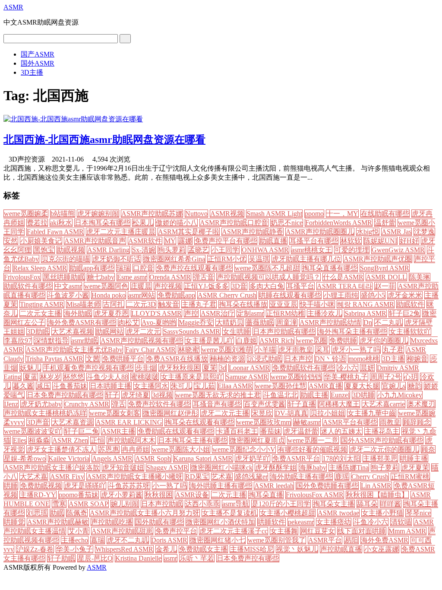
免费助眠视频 (41, 485)
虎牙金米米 (405, 295)
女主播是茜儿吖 (209, 340)
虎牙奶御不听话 (116, 259)
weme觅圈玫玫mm (264, 422)
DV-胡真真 (291, 413)
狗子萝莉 (385, 467)
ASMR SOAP (88, 504)
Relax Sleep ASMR (40, 268)
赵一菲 (385, 286)
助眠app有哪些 (91, 268)
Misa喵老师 (83, 304)
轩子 (112, 395)
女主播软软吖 (410, 331)
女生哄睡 (236, 331)
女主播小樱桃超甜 (287, 513)
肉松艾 (128, 322)
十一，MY (342, 213)
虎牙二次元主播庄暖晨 (120, 231)
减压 (43, 386)
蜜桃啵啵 (144, 377)
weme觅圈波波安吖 (33, 431)
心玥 (411, 377)
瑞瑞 (123, 268)
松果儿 (143, 222)
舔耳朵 (367, 504)
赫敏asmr (307, 422)
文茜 (93, 358)
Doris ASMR (169, 540)
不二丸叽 (388, 322)
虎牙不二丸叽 (127, 540)
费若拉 (37, 222)
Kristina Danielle (138, 558)
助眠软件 (410, 304)
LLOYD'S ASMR (156, 313)
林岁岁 (50, 377)
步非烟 (146, 367)
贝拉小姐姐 (327, 413)
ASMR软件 (145, 240)
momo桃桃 (363, 358)
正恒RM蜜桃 (410, 476)
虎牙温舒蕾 (301, 431)
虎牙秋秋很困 (179, 367)
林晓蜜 (188, 349)
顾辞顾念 (417, 422)
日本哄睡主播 (110, 386)
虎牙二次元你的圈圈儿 (384, 449)
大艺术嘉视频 (72, 331)
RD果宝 (197, 476)
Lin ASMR (376, 485)
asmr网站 (141, 295)
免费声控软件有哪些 (159, 404)
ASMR (13, 7)
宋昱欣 (262, 413)
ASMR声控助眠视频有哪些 (142, 340)
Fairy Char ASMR (150, 349)
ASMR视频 (227, 213)
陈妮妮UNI (380, 240)
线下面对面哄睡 (362, 531)
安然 (11, 240)
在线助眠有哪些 (385, 213)
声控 (191, 313)
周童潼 (286, 322)
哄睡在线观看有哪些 (290, 295)
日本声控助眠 (162, 504)
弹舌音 (203, 277)
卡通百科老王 (237, 431)
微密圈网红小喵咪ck (222, 467)
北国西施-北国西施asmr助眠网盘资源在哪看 (104, 139)
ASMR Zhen (70, 440)
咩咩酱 (390, 504)
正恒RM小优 (227, 259)
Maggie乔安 (196, 322)
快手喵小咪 (317, 304)
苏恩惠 (108, 449)
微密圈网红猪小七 (217, 540)
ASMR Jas (396, 231)
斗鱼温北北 (280, 395)
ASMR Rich (276, 340)
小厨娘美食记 (41, 240)
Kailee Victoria (68, 458)
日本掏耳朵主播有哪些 (192, 440)
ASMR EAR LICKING (129, 422)
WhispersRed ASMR (124, 549)
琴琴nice (418, 513)
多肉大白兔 (266, 286)
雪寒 (59, 504)
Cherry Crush (369, 476)
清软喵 (401, 522)
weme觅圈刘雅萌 (227, 349)
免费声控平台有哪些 (226, 240)
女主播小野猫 (382, 513)
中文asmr (68, 286)
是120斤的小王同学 (281, 504)
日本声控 (298, 358)
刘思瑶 (37, 513)
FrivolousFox (22, 277)
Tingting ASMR (42, 304)
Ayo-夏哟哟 (159, 322)
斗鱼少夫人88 (107, 377)
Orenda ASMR (170, 277)
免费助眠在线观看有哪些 (176, 431)
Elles (19, 440)
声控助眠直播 (341, 549)
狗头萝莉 (172, 250)
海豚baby (312, 467)
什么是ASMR (343, 277)
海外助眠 (78, 313)
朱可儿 (181, 386)
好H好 (409, 240)
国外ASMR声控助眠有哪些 (382, 440)
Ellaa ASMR (235, 386)
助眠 (57, 513)
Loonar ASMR (249, 367)
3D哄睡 (363, 395)
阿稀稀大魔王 (339, 404)
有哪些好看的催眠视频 (312, 449)
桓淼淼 (39, 440)
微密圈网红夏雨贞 (257, 440)
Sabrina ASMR (365, 313)
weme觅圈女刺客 (114, 413)
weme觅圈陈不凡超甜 (267, 268)
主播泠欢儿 (324, 313)
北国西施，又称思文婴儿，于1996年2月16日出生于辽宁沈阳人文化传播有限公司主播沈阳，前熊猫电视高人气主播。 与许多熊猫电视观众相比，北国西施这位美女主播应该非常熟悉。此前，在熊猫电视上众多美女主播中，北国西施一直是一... (216, 173)
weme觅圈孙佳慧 (280, 386)
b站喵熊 (63, 213)
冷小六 (347, 367)
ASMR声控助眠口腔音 (234, 222)
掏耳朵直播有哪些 (329, 268)
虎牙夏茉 (415, 467)
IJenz (11, 404)
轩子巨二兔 (81, 431)
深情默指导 (51, 340)
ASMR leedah (274, 485)
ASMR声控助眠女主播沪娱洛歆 (52, 467)
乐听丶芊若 (197, 558)
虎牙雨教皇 (295, 349)
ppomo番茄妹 (78, 494)
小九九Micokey (399, 395)
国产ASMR (37, 54)
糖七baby (100, 277)
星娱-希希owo (25, 458)
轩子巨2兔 (404, 313)
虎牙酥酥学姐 (276, 467)
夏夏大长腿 (362, 386)
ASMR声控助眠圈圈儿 (320, 231)
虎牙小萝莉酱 (121, 494)
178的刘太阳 (341, 458)
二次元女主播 (40, 313)
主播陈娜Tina (349, 467)
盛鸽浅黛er (251, 476)
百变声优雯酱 (264, 404)
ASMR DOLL (386, 277)
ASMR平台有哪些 (350, 422)
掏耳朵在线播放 (243, 304)
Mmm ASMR (407, 531)
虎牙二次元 (143, 331)
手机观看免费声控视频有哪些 (88, 367)
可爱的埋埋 (352, 250)
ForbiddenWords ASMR (338, 222)
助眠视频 (71, 250)
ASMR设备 (192, 494)
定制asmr (250, 313)
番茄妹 (270, 431)
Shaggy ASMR (167, 467)
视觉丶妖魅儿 (297, 549)
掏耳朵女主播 (333, 504)
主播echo (74, 540)
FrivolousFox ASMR (315, 494)
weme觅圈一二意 (312, 440)
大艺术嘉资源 (72, 422)
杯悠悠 (73, 377)
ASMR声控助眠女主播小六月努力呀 (144, 513)
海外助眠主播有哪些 (301, 476)
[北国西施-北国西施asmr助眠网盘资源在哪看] (73, 119)
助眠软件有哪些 (28, 286)
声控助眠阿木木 (131, 440)
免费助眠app (176, 295)
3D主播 (32, 72)
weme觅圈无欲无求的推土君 (218, 395)
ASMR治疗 (217, 313)
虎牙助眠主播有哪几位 (306, 259)
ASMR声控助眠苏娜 (152, 213)
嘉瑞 (97, 540)
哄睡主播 (414, 458)
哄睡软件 (271, 522)
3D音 (239, 286)
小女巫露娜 (381, 549)
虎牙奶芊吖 (252, 458)
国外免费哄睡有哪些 (327, 485)
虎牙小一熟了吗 (356, 349)
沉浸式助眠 (264, 358)
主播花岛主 (382, 431)
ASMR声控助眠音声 (95, 240)
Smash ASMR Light (274, 213)
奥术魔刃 (421, 404)
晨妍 (367, 367)
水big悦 (368, 231)
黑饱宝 (44, 250)
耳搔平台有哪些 (314, 240)
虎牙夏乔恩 (111, 313)
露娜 (185, 240)
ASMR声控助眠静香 (252, 231)
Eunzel (340, 395)
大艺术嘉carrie (383, 404)
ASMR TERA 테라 (344, 286)
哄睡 (11, 485)
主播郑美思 (380, 458)
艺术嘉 (222, 476)
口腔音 (143, 268)
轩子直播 (302, 404)
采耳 (322, 349)
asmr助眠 (84, 340)
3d (222, 367)
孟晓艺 (198, 250)
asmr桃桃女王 (311, 250)
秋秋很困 (159, 494)
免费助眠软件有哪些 (303, 367)
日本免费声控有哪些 (248, 558)
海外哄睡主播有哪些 (220, 485)
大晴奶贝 (229, 322)
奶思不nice (287, 222)
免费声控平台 (176, 531)
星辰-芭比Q (95, 558)
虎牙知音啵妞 (123, 467)
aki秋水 (61, 222)
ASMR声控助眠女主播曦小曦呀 (135, 476)
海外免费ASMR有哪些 (81, 322)
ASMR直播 (325, 386)
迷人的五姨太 (341, 431)
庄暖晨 (141, 286)
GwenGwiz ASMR (398, 250)
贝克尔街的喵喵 (65, 259)
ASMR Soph (153, 458)
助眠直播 (273, 240)
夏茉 (210, 367)
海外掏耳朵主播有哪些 (352, 331)
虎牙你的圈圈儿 (384, 340)
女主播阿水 (151, 386)
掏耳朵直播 (266, 494)
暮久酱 (23, 386)
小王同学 (225, 250)
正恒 (97, 440)
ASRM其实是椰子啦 (188, 231)
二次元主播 (229, 494)
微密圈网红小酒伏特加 (220, 522)
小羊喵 (265, 349)
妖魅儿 (30, 367)
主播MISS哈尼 (252, 549)
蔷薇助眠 (260, 322)
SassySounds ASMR (191, 331)
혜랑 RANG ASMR (365, 304)
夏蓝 (31, 377)
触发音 (168, 304)
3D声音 (38, 422)
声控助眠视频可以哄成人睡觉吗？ (268, 277)
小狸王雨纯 (341, 295)
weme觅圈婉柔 (26, 213)
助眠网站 (109, 331)
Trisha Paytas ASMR (54, 358)
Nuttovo (196, 213)
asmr (170, 558)
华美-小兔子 (74, 549)
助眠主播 (314, 395)
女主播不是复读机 (229, 513)
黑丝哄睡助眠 (64, 277)
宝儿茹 (204, 386)
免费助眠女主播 (203, 549)
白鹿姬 (246, 340)
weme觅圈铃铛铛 (296, 377)
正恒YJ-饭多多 (206, 286)
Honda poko (109, 295)
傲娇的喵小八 (176, 222)
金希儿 (166, 549)
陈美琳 (419, 277)
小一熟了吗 (169, 485)
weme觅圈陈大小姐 (181, 449)
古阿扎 (113, 304)
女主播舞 (284, 531)
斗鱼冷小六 (371, 522)
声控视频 (168, 286)
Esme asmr (132, 277)
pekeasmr (301, 522)
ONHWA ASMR (265, 250)
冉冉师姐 (135, 449)
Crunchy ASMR (86, 404)
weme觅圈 (312, 340)
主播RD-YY (38, 494)
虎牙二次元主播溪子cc (233, 531)
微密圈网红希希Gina (174, 259)
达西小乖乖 (202, 504)
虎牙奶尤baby (41, 404)
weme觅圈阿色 (106, 286)
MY (170, 240)
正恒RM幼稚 (285, 313)
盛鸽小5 (373, 295)
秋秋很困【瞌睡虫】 (377, 494)
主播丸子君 (199, 304)
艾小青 (78, 531)
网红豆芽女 (317, 531)
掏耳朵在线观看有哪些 (199, 422)
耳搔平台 (300, 286)
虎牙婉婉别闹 (98, 213)
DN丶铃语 (330, 358)
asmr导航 (235, 504)
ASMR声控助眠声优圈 (378, 259)
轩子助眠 (61, 558)
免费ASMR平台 (296, 458)
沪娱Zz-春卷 (35, 549)
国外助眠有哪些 (159, 522)
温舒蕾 (385, 222)
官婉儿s (393, 386)
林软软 (351, 240)
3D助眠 (38, 331)
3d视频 (162, 395)
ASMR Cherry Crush (227, 295)
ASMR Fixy (67, 476)
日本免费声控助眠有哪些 (65, 395)
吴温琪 (259, 259)
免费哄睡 (343, 340)
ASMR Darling (108, 250)
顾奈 (428, 449)
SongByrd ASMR (384, 268)
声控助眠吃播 (112, 522)
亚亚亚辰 (283, 304)
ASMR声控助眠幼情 (330, 322)
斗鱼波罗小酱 (68, 295)
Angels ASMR (112, 458)
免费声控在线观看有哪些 (194, 268)
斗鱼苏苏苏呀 (129, 485)
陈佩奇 (76, 513)
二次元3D (141, 304)
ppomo (314, 213)
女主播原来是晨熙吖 (192, 377)
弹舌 (119, 404)
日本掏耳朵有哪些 (102, 222)
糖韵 (415, 386)
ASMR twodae (338, 513)
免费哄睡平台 (123, 358)
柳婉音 (417, 358)
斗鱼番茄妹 (70, 386)
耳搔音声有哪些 (217, 404)
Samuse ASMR (247, 377)
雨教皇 (390, 422)
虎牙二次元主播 (225, 413)
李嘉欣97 (18, 340)
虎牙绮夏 (135, 395)
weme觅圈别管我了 (277, 540)
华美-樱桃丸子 (346, 377)
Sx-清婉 (143, 250)
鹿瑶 (342, 476)
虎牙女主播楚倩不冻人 (61, 449)
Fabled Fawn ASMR (55, 231)
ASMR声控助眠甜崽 (122, 531)
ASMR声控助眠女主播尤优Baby (74, 349)
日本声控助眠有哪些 (284, 331)
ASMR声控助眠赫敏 (57, 522)
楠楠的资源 (227, 358)
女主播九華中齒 (371, 413)
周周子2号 (385, 377)
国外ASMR (37, 63)
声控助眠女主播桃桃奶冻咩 (45, 413)
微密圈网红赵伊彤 (170, 413)
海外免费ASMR (384, 540)
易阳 (351, 540)
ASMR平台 (325, 540)
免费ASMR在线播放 (177, 358)
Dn (367, 322)
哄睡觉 (14, 522)
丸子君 (393, 349)
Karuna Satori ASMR (203, 458)
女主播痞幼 (333, 522)
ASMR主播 (118, 431)
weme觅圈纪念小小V (243, 449)
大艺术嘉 (33, 476)
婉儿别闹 (125, 504)
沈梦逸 (424, 231)
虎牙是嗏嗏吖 (85, 485)
